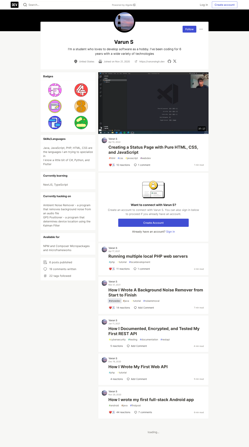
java (126, 300)
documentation (149, 339)
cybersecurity (117, 339)
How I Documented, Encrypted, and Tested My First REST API (154, 331)
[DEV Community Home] (14, 4)
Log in (204, 4)
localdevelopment (139, 262)
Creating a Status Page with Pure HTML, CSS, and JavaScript (153, 150)
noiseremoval (151, 300)
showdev (114, 300)
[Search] (25, 5)
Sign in (170, 231)
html (112, 158)
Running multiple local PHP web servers (148, 256)
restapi (165, 339)
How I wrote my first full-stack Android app (151, 399)
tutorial (122, 262)
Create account (225, 4)
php (112, 262)
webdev (145, 158)
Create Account (153, 222)
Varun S (113, 138)
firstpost (135, 405)
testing (132, 339)
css (120, 158)
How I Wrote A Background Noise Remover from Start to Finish (155, 292)
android (114, 405)
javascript (132, 158)
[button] (55, 90)
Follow (189, 29)
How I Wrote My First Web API (138, 366)
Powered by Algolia (122, 5)
